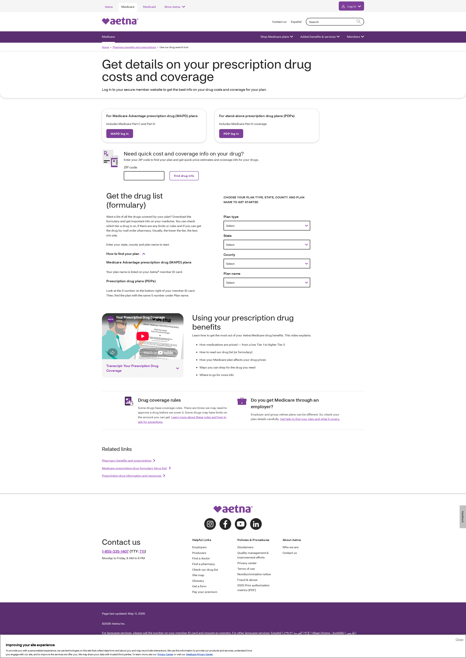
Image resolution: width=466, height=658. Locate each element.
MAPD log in (120, 133)
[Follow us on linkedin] (256, 524)
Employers (199, 547)
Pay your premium (204, 592)
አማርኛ (288, 633)
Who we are (291, 547)
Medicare (127, 7)
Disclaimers (245, 547)
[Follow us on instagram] (210, 524)
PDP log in (231, 133)
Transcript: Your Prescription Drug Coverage (132, 368)
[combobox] (335, 22)
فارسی (350, 633)
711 (142, 551)
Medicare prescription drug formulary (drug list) (134, 468)
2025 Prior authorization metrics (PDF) (253, 587)
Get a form (199, 586)
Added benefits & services (318, 36)
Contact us (279, 22)
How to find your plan (122, 254)
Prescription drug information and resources (131, 476)
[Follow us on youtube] (240, 524)
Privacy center (247, 563)
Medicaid (149, 7)
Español (296, 22)
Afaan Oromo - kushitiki (328, 633)
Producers (199, 553)
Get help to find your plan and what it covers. (310, 419)
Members (353, 36)
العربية (298, 633)
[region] (233, 646)
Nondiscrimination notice (254, 574)
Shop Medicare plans (274, 36)
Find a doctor (201, 558)
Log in (351, 6)
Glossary (198, 581)
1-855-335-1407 (115, 551)
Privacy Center (165, 654)
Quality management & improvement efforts (253, 555)
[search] (359, 22)
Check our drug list (205, 569)
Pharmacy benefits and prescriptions (134, 47)
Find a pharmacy (203, 564)
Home (105, 47)
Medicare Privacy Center (199, 654)
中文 (307, 633)
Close (459, 639)
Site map (198, 575)
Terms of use (246, 568)
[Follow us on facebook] (225, 524)
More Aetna (172, 7)
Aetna (109, 7)
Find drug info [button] (184, 176)
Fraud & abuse (247, 580)
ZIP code (130, 167)
